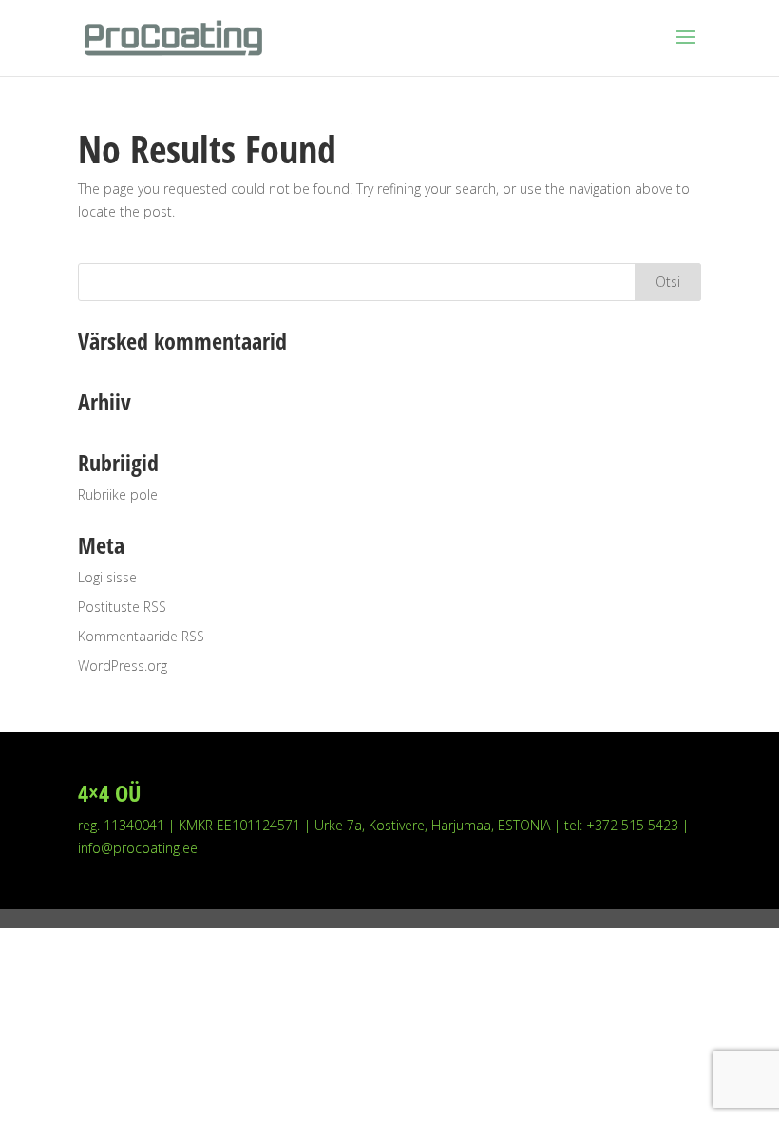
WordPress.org (122, 665)
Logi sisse (107, 577)
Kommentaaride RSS (141, 636)
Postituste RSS (122, 607)
